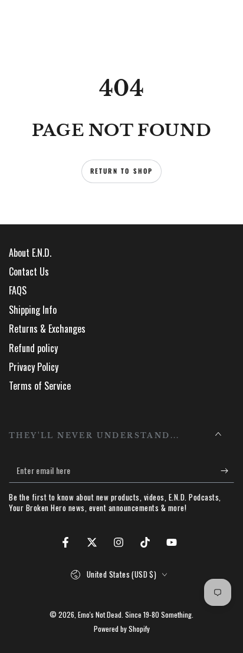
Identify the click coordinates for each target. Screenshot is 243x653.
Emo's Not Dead (99, 614)
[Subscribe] (227, 471)
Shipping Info (33, 310)
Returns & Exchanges (47, 328)
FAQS (18, 290)
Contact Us (29, 271)
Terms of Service (40, 386)
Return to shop (121, 170)
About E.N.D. (30, 253)
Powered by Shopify (122, 629)
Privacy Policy (33, 367)
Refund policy (33, 348)
